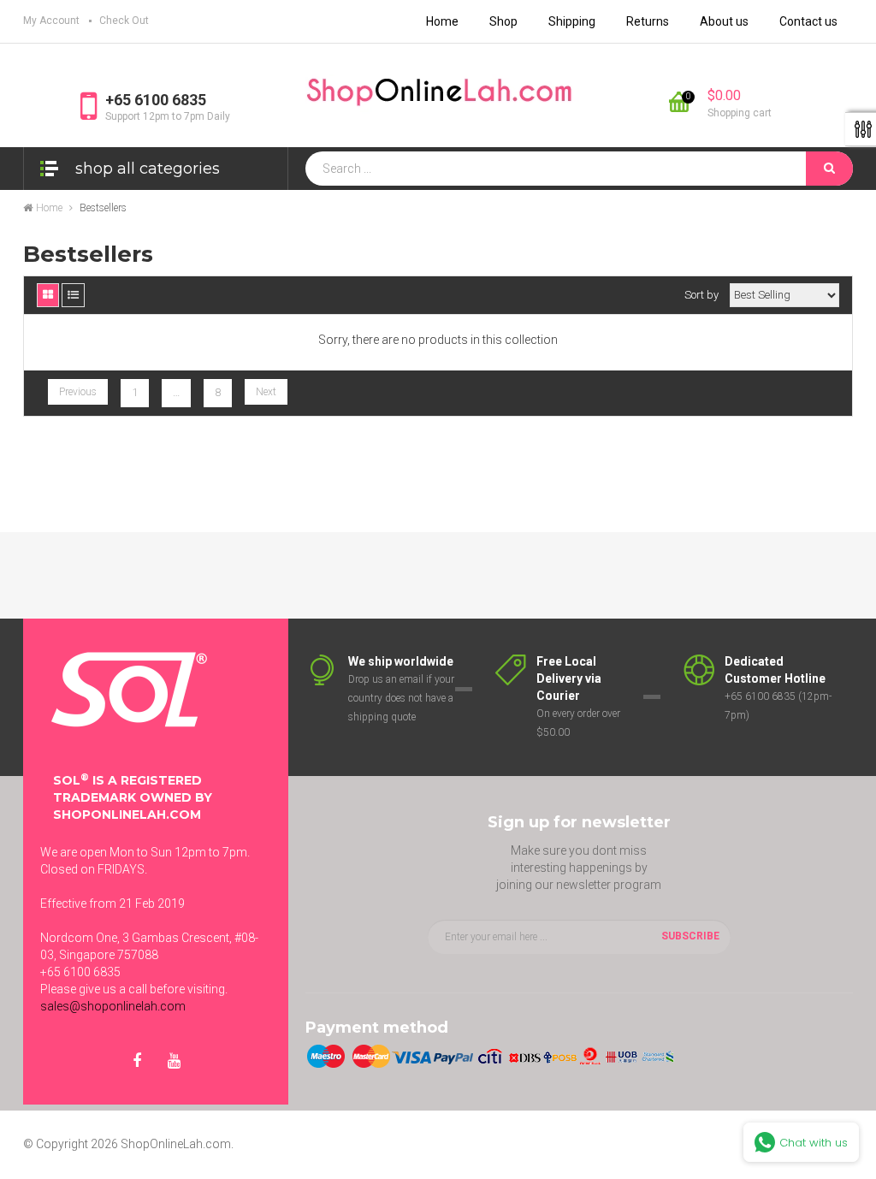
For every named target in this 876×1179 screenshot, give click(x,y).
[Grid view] (48, 295)
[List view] (73, 295)
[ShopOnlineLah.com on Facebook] (137, 1062)
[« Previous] (78, 392)
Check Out (124, 21)
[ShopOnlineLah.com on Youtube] (173, 1062)
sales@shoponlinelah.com (113, 1006)
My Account (51, 21)
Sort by (701, 294)
